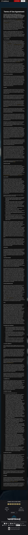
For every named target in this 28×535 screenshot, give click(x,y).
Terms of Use (7, 509)
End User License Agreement (17, 44)
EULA (7, 297)
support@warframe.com (10, 362)
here (8, 106)
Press (21, 507)
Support (14, 161)
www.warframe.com (6, 22)
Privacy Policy (9, 43)
